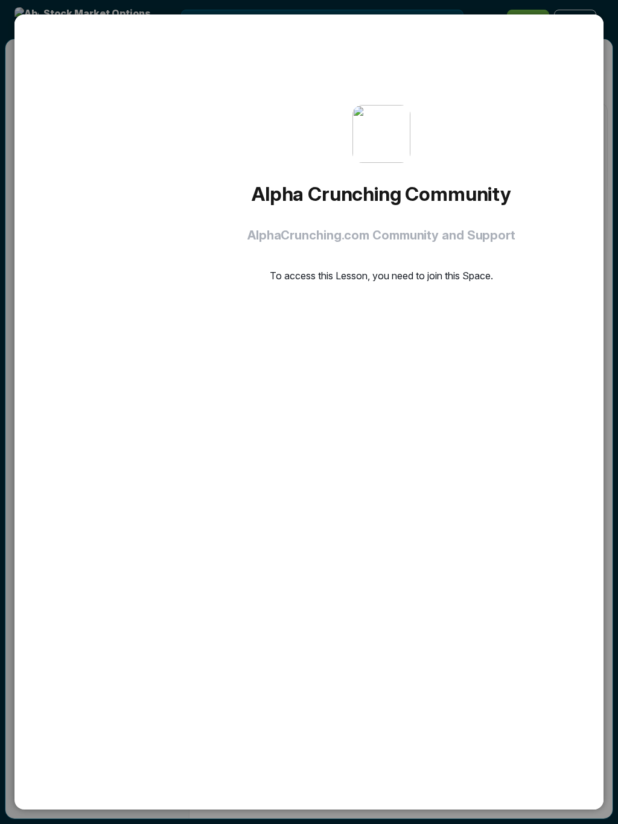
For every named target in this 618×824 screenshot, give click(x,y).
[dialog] (309, 412)
